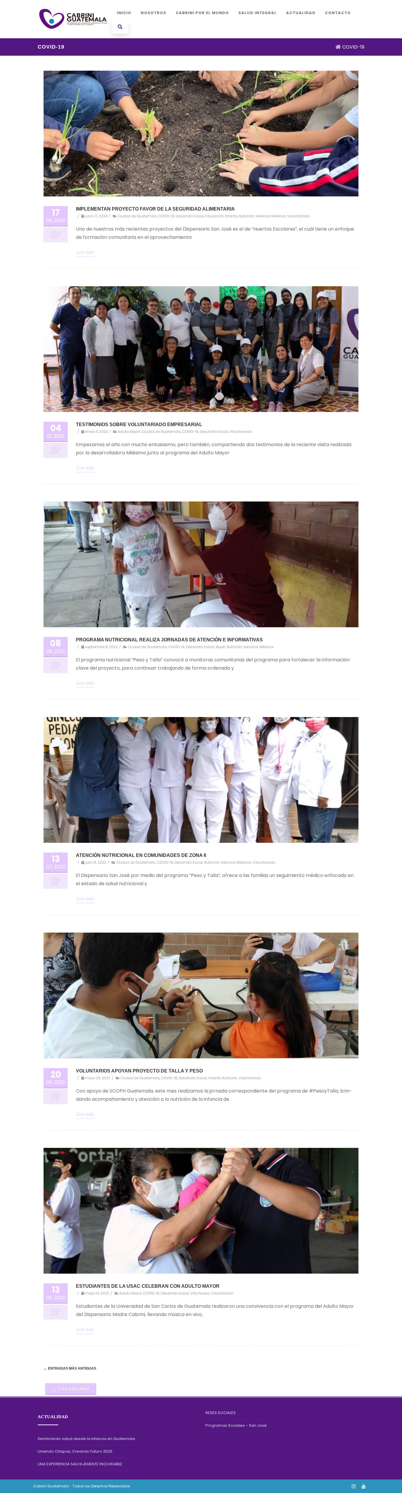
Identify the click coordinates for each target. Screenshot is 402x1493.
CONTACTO (338, 13)
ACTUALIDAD (300, 13)
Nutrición (246, 216)
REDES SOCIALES (220, 1413)
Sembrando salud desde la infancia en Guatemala (86, 1438)
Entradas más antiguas (70, 1368)
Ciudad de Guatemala (137, 216)
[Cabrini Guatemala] (73, 36)
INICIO (124, 13)
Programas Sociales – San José (236, 1425)
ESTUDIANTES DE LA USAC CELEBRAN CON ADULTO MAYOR (148, 1286)
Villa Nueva (200, 1293)
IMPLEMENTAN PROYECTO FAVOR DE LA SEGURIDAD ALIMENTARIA (155, 209)
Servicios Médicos (270, 216)
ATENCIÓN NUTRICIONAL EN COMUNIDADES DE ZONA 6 (141, 855)
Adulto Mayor (129, 431)
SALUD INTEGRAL (257, 13)
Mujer (220, 647)
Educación (214, 216)
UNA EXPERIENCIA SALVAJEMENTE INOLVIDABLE (80, 1464)
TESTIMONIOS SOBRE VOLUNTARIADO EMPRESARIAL (139, 424)
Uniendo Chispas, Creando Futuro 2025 (75, 1451)
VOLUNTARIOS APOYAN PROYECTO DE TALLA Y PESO (139, 1070)
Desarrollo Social (190, 216)
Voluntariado (298, 216)
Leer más (85, 252)
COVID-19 (166, 216)
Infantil (231, 216)
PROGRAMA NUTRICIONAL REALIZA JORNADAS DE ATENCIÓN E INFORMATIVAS (169, 640)
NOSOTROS (153, 13)
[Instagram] (354, 1486)
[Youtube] (364, 1486)
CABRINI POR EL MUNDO (202, 13)
